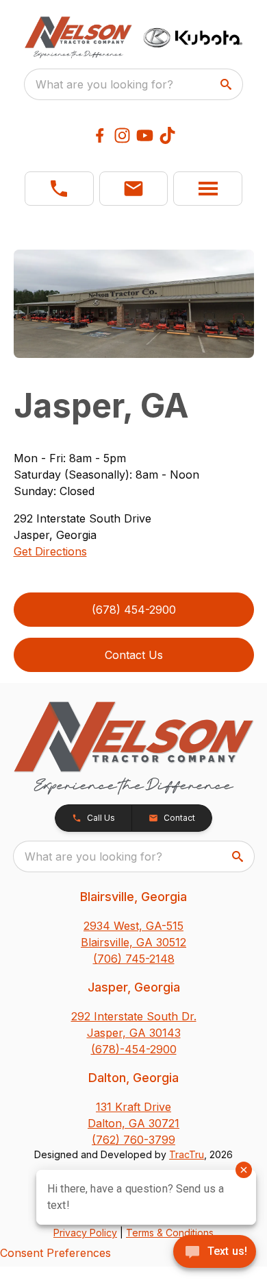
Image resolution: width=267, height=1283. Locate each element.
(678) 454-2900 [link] (134, 609)
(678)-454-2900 (134, 1049)
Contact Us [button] (134, 655)
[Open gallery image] (134, 304)
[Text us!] (214, 1253)
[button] (59, 188)
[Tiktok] (167, 135)
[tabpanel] (134, 306)
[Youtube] (144, 135)
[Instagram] (122, 135)
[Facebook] (99, 135)
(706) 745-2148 (134, 959)
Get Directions (50, 551)
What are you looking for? (104, 84)
